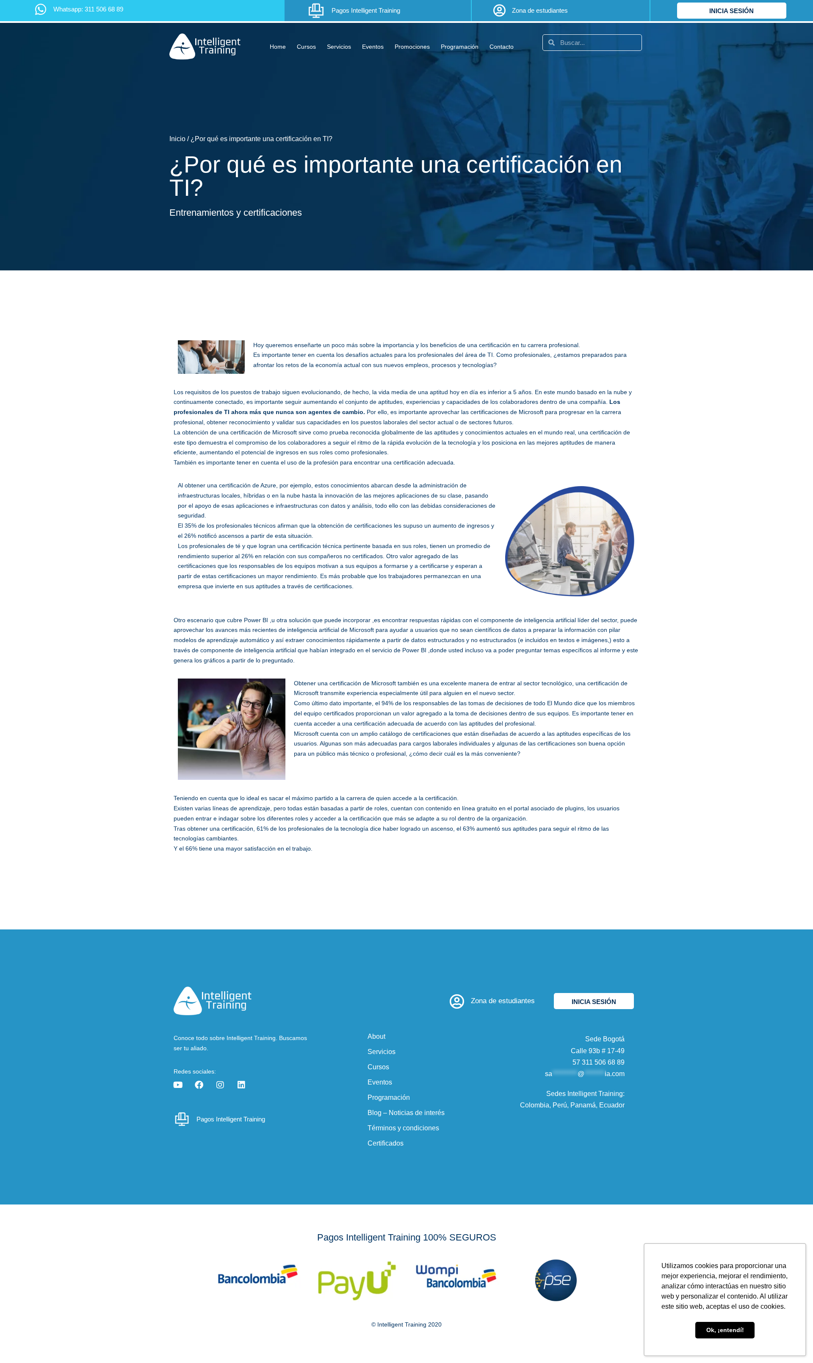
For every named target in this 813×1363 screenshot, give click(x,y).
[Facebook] (199, 1085)
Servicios (339, 46)
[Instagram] (220, 1085)
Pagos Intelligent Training (366, 10)
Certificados (386, 1143)
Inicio (177, 138)
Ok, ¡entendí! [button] (725, 1330)
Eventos (373, 46)
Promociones (412, 46)
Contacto (501, 46)
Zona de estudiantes (540, 10)
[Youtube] (178, 1085)
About (376, 1036)
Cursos (306, 46)
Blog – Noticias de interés (406, 1112)
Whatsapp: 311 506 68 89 (88, 9)
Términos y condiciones (403, 1128)
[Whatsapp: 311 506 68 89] (40, 9)
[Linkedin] (241, 1085)
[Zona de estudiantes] (499, 10)
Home (278, 46)
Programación (459, 46)
